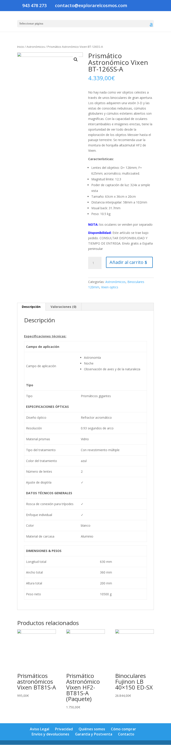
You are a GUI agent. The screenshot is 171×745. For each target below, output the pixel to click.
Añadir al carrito (126, 262)
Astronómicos (35, 47)
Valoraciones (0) (63, 307)
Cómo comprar (123, 729)
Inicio (20, 47)
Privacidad (64, 729)
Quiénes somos (92, 729)
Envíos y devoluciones (50, 734)
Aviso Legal (39, 729)
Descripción (31, 307)
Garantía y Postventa (93, 734)
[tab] (31, 307)
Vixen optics (109, 287)
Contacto (126, 734)
